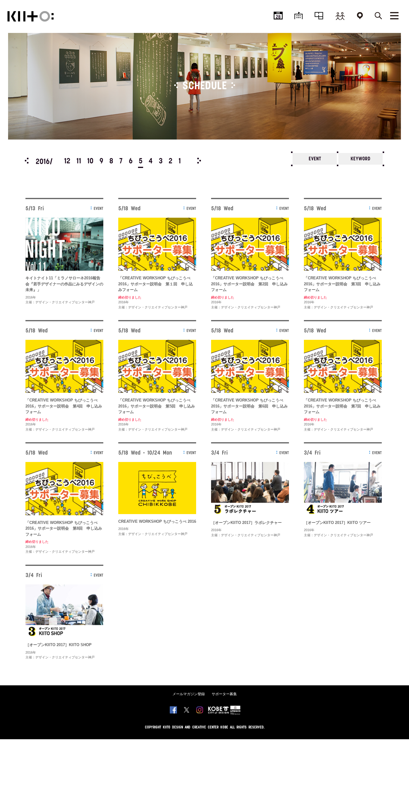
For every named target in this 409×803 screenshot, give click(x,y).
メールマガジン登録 (188, 694)
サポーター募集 (224, 694)
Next (199, 160)
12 (67, 161)
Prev (26, 160)
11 (78, 161)
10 (90, 161)
